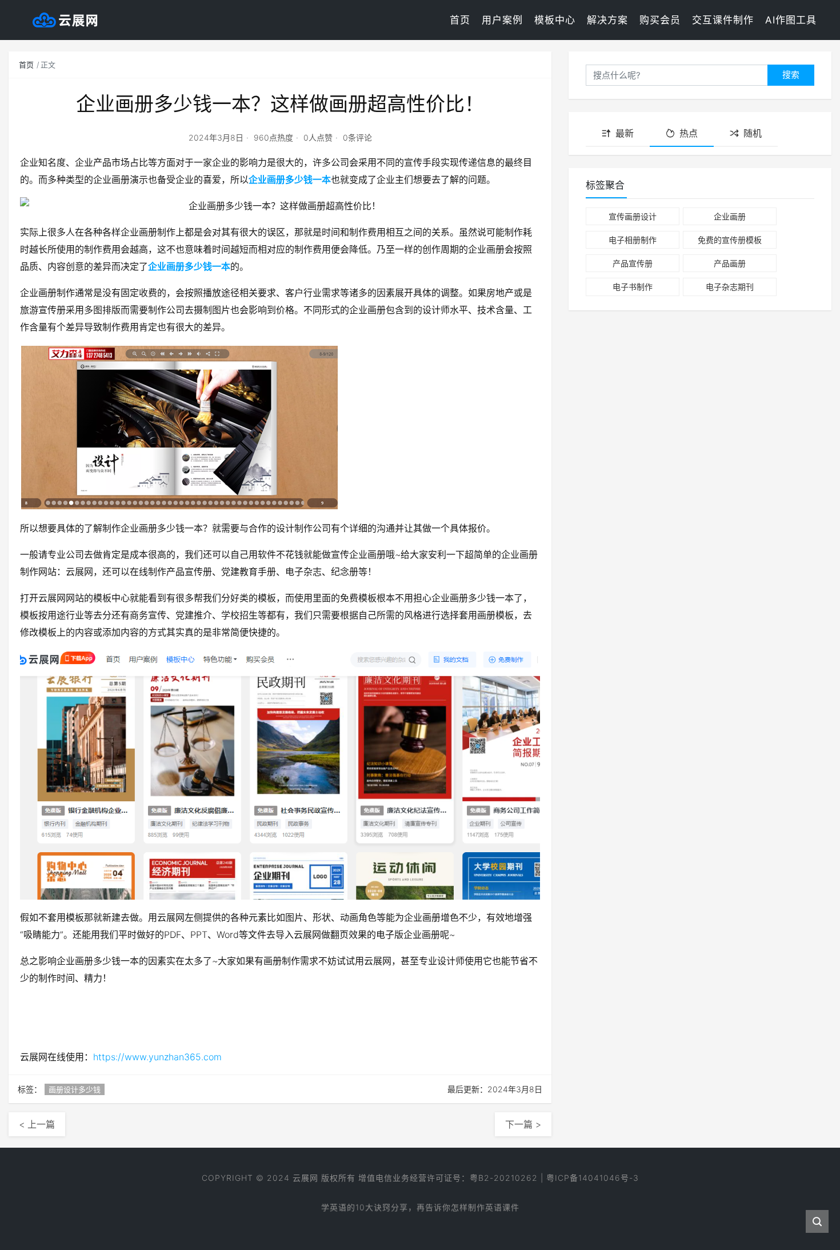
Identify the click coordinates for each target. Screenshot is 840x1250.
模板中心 (554, 20)
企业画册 (730, 216)
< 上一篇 (37, 1124)
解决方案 (607, 20)
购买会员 (660, 20)
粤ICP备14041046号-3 (592, 1178)
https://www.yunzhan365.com (157, 1057)
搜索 (790, 74)
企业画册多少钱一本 (290, 179)
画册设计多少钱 (75, 1089)
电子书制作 (633, 286)
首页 (460, 20)
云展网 (305, 1178)
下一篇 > (523, 1124)
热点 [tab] (688, 133)
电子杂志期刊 (730, 286)
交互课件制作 (723, 20)
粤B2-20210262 (504, 1178)
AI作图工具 (791, 20)
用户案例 (502, 20)
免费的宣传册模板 (730, 240)
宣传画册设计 (633, 216)
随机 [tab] (752, 133)
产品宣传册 (633, 263)
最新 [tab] (624, 133)
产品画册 (730, 263)
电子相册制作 (633, 240)
